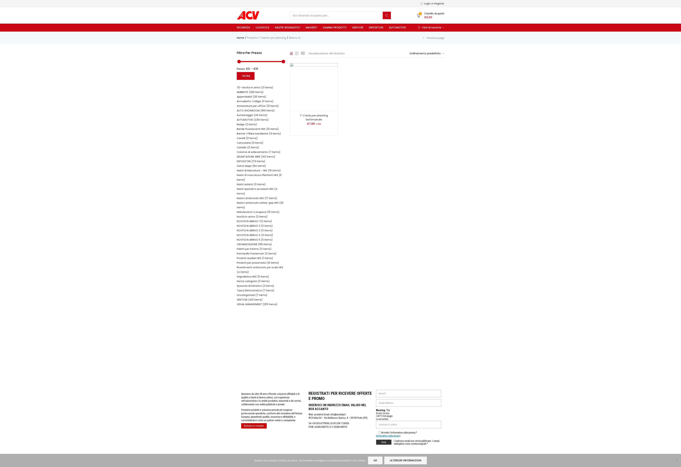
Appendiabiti (251, 96)
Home (240, 38)
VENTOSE (357, 27)
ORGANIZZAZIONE (254, 244)
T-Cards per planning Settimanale (314, 117)
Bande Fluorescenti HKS (258, 129)
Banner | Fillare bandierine (259, 133)
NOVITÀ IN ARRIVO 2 (255, 226)
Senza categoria (253, 281)
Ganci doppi (251, 166)
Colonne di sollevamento (258, 152)
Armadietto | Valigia (255, 101)
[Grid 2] (297, 53)
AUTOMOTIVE (397, 27)
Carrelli (247, 138)
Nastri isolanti (251, 184)
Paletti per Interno (254, 249)
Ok (375, 460)
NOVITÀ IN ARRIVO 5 (255, 239)
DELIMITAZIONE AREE (256, 156)
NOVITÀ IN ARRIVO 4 (255, 235)
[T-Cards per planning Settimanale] (314, 87)
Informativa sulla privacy (388, 435)
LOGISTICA (262, 27)
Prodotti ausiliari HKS (255, 258)
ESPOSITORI (376, 27)
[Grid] (291, 53)
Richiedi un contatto (254, 425)
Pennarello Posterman (256, 253)
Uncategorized (252, 295)
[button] (430, 15)
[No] (676, 460)
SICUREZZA (243, 27)
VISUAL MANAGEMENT (257, 304)
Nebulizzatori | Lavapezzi (258, 212)
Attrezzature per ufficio (258, 106)
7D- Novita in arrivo (255, 87)
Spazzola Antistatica (255, 286)
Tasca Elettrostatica (255, 290)
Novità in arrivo (252, 216)
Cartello (248, 147)
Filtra (246, 76)
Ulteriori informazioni (405, 460)
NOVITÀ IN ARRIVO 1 (254, 221)
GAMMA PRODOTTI (334, 27)
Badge (247, 124)
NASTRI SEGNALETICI (287, 27)
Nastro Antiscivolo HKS (257, 198)
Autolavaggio (252, 115)
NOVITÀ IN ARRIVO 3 (255, 230)
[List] (303, 53)
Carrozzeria (250, 143)
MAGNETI (311, 27)
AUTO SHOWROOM (256, 110)
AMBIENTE (250, 92)
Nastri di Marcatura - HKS (259, 170)
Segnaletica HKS (253, 276)
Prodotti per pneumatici (258, 263)
